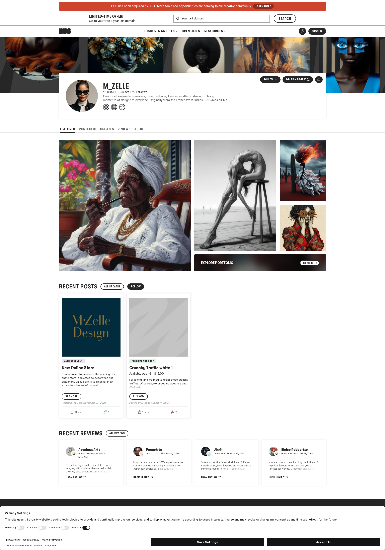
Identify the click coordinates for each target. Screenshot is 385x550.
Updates (107, 129)
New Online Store (78, 367)
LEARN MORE (263, 6)
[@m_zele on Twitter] (122, 107)
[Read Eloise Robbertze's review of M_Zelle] (294, 463)
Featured (67, 129)
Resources (214, 31)
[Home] (65, 31)
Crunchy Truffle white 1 (151, 367)
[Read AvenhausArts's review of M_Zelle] (91, 463)
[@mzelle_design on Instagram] (114, 107)
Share (77, 412)
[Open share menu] (318, 79)
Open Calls (191, 31)
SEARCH (285, 19)
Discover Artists (159, 31)
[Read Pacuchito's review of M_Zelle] (159, 463)
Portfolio (87, 129)
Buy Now (138, 396)
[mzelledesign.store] (106, 107)
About (139, 129)
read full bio (219, 100)
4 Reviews (123, 92)
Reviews (124, 129)
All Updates (112, 286)
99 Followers (139, 92)
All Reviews (117, 433)
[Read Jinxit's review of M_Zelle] (226, 463)
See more (71, 396)
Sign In (317, 31)
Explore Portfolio (217, 263)
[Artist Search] (302, 31)
